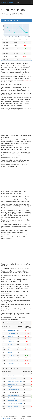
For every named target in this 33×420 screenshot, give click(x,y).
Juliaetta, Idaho (12, 409)
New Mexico (9, 2)
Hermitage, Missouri (13, 395)
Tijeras (10, 358)
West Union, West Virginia (15, 381)
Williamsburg (11, 360)
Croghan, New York (13, 389)
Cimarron (10, 336)
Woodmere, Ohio (12, 400)
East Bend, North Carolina (15, 403)
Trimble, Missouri (12, 376)
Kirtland (10, 352)
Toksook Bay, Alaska (13, 398)
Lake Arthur (11, 363)
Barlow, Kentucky (12, 384)
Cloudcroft (11, 341)
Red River (11, 355)
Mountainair (11, 330)
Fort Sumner (11, 333)
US (2, 2)
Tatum (10, 344)
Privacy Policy (6, 418)
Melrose (10, 349)
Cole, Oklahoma (12, 387)
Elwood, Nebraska (13, 406)
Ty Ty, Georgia (12, 378)
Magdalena (11, 339)
